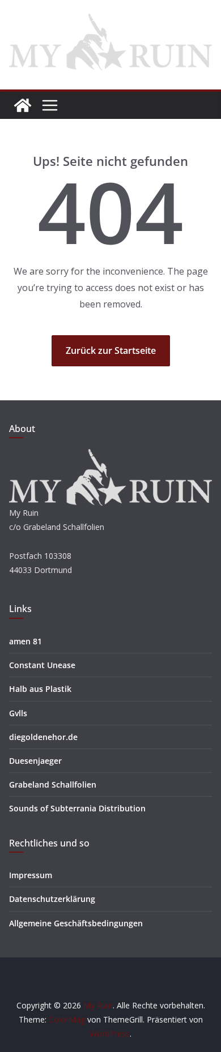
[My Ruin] (22, 105)
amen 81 (25, 641)
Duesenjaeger (35, 760)
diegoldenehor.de (43, 737)
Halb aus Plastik (40, 688)
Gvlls (18, 713)
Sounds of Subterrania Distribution (77, 808)
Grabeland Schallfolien (52, 784)
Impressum (30, 875)
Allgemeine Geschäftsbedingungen (76, 923)
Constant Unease (42, 665)
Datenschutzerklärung (52, 898)
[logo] (110, 456)
